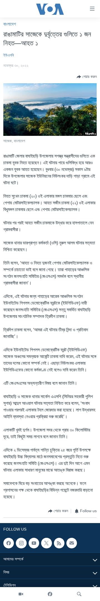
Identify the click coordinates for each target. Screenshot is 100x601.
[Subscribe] (71, 543)
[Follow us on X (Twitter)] (46, 543)
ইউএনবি (8, 55)
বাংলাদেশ (9, 24)
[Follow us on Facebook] (8, 543)
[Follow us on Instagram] (21, 543)
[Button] (87, 76)
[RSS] (59, 543)
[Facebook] (50, 594)
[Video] (20, 594)
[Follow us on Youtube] (34, 543)
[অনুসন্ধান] (79, 594)
